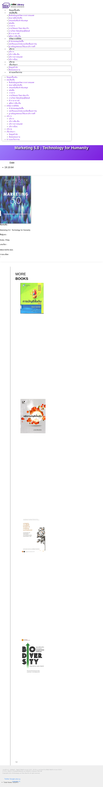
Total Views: (8, 782)
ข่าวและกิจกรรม (15, 72)
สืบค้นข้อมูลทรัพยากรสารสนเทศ (21, 15)
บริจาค (11, 62)
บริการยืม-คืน (14, 54)
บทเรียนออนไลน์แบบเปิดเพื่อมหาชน (23, 44)
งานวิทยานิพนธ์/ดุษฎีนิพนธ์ (19, 31)
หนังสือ (11, 23)
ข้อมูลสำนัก (13, 67)
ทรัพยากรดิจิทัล (15, 39)
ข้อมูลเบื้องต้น (14, 10)
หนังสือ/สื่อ (13, 13)
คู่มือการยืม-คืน (15, 36)
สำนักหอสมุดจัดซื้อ (16, 41)
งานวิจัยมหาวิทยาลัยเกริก (19, 28)
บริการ (11, 49)
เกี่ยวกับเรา (13, 65)
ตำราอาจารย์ (14, 34)
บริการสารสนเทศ (15, 57)
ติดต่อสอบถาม (14, 70)
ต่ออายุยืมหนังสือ (15, 18)
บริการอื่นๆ (13, 59)
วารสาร (12, 26)
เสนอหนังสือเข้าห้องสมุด (18, 21)
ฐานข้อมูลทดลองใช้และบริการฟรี (22, 47)
